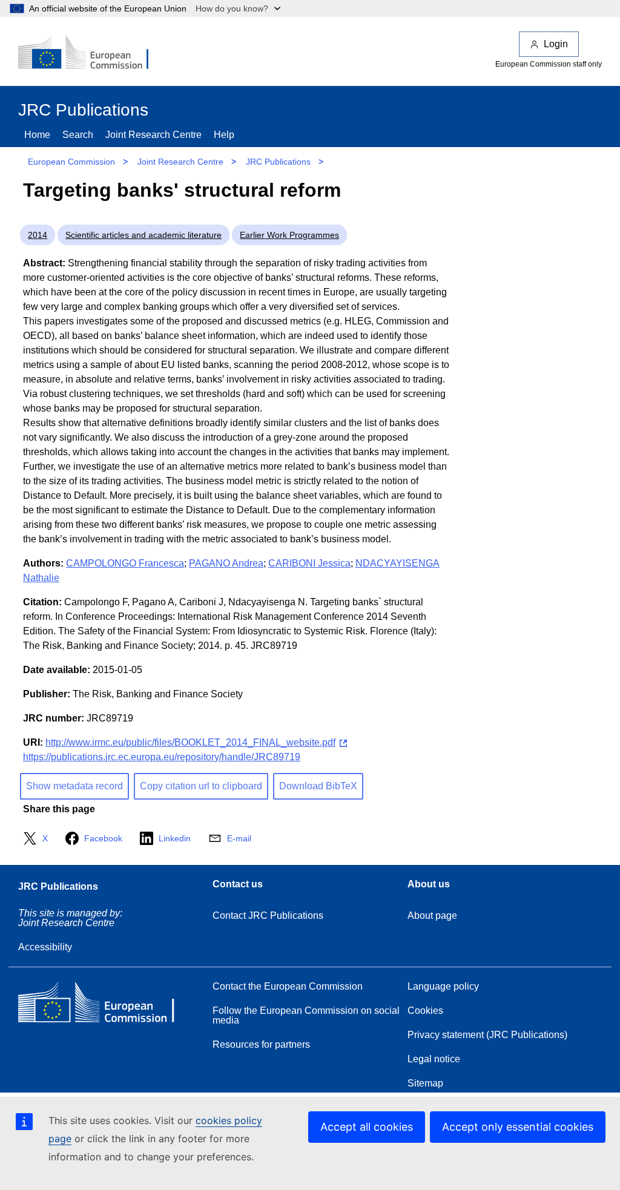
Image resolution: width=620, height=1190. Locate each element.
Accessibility (45, 947)
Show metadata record (74, 786)
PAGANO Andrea (226, 563)
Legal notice (433, 1059)
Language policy (443, 986)
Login (556, 44)
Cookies (425, 1010)
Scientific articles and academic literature (143, 235)
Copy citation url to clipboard (201, 786)
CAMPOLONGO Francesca (125, 563)
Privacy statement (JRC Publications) (487, 1035)
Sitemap (425, 1083)
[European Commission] (91, 53)
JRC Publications (278, 161)
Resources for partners (261, 1044)
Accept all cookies (366, 1126)
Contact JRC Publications (268, 915)
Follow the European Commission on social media (306, 1015)
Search (77, 135)
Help (224, 135)
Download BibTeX (318, 786)
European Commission (71, 161)
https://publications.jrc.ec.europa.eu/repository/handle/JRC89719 (161, 757)
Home (37, 135)
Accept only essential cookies (517, 1126)
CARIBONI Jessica (309, 563)
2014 (37, 235)
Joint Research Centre (153, 135)
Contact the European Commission (288, 986)
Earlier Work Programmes (289, 235)
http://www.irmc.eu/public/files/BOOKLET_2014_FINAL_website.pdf (190, 742)
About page (432, 915)
